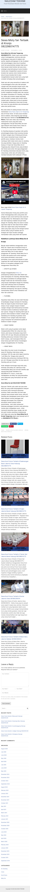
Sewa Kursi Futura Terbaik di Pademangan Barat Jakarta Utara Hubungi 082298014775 (14, 463)
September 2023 (5, 784)
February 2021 (4, 816)
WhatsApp (5, 426)
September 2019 (5, 860)
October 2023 (4, 780)
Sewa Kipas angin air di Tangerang (19, 111)
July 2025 (3, 764)
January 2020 (4, 848)
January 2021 (4, 819)
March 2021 (4, 812)
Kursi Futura (9, 16)
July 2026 (3, 752)
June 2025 (4, 768)
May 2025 (3, 771)
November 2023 (5, 777)
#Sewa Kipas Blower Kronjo (14, 430)
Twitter (20, 423)
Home (2, 16)
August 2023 (4, 787)
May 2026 (3, 758)
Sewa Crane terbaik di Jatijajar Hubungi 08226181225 (14, 731)
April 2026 (3, 761)
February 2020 (5, 844)
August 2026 (4, 748)
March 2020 (4, 841)
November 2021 (5, 800)
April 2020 (3, 838)
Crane (2, 872)
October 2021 (4, 803)
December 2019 (5, 851)
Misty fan (18, 272)
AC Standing (4, 868)
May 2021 (3, 806)
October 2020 (4, 828)
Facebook (14, 423)
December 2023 (5, 774)
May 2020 (3, 835)
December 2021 (5, 796)
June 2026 (4, 755)
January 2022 (4, 793)
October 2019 (4, 857)
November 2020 (5, 825)
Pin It (11, 426)
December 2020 (5, 822)
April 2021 (3, 809)
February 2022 (4, 790)
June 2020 (4, 832)
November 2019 (5, 854)
